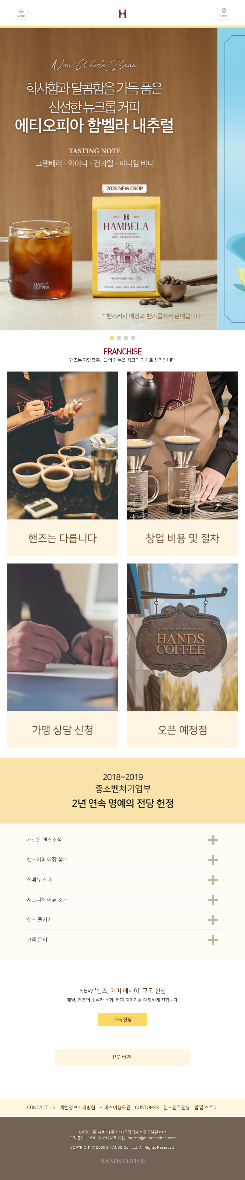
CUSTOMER (147, 1107)
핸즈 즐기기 (39, 920)
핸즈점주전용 (176, 1107)
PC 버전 (122, 1057)
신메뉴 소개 (39, 880)
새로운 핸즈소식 (44, 840)
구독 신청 (122, 1020)
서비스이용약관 (115, 1107)
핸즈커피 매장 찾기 (47, 859)
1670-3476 (97, 1138)
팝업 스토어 (206, 1107)
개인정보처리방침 (77, 1107)
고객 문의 (37, 940)
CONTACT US (41, 1107)
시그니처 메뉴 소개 (47, 900)
